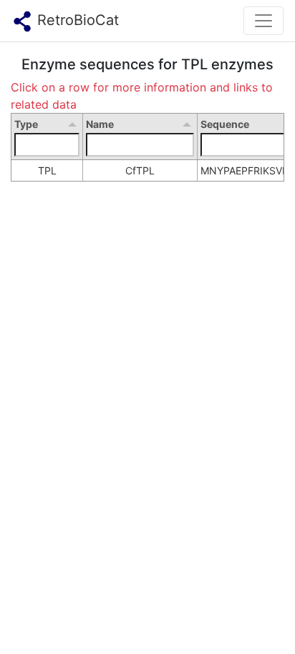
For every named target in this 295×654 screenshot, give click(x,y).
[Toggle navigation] (263, 20)
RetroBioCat (76, 20)
